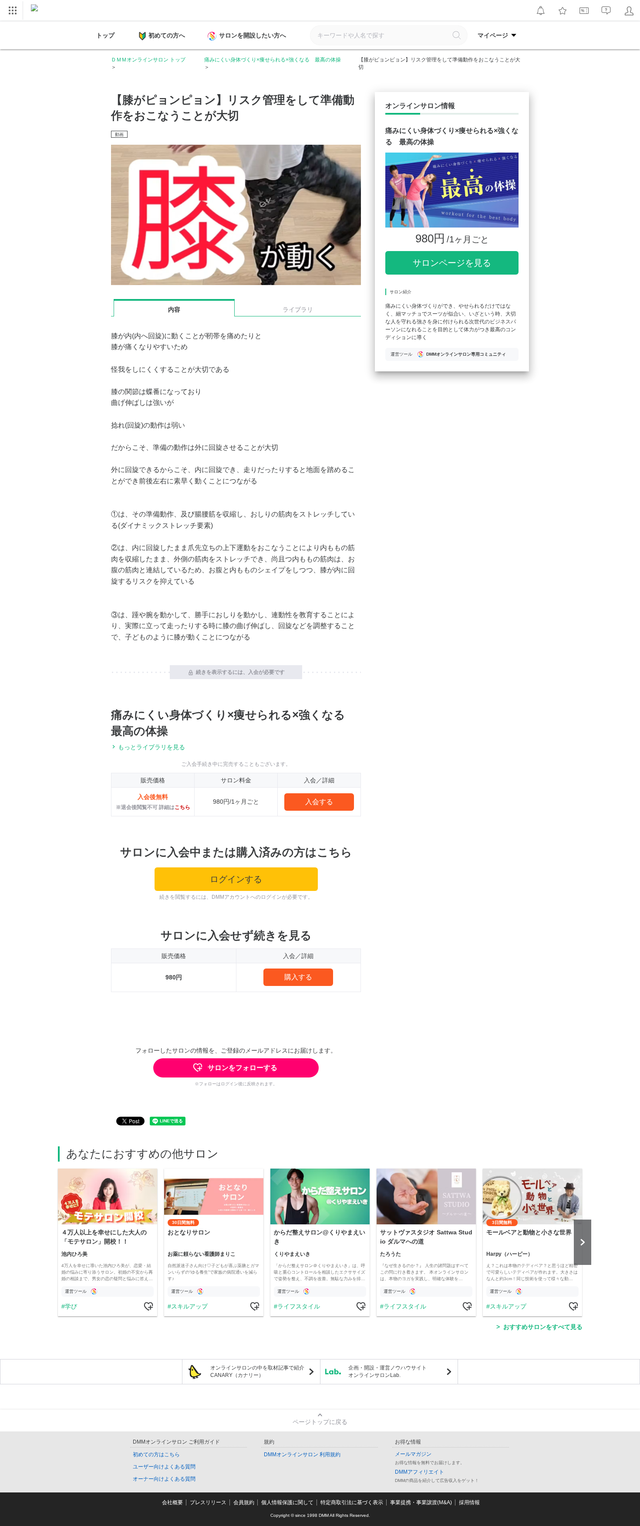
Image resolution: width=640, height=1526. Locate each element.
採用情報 (469, 1502)
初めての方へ (166, 35)
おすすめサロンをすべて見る (543, 1326)
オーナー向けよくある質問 (164, 1479)
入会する (319, 801)
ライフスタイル (298, 1306)
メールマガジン (413, 1454)
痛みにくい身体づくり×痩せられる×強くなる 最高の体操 (272, 60)
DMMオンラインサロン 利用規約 (302, 1454)
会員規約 (243, 1502)
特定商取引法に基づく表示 (351, 1502)
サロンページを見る (452, 263)
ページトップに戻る (320, 1421)
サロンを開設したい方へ (252, 35)
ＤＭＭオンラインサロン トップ (148, 60)
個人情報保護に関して (287, 1502)
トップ (105, 35)
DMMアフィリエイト (419, 1472)
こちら (182, 807)
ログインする (236, 879)
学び (71, 1306)
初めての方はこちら (156, 1454)
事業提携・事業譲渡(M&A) (421, 1502)
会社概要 (172, 1502)
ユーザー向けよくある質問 (164, 1467)
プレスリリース (208, 1502)
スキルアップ (189, 1306)
